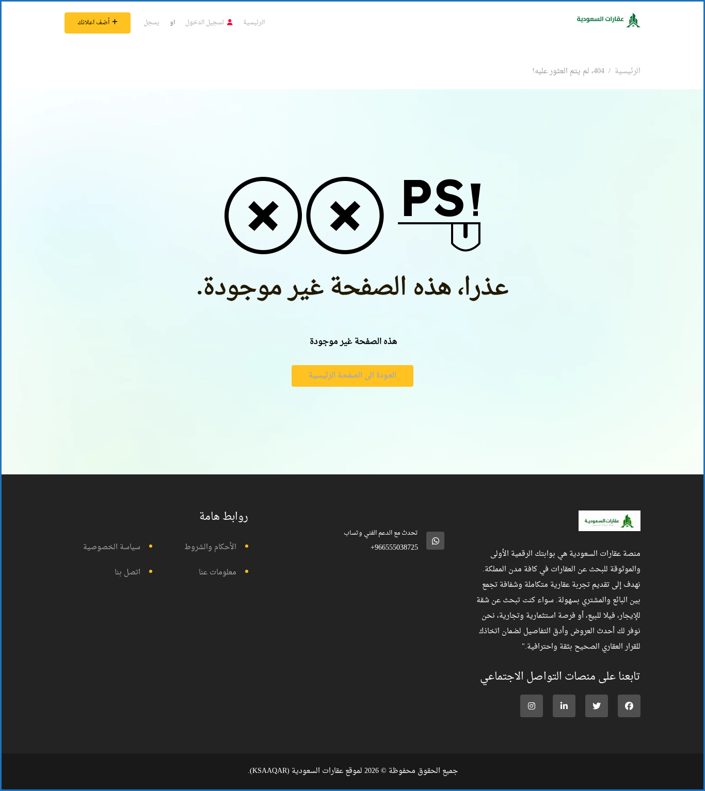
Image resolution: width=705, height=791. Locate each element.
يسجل (151, 22)
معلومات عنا (217, 573)
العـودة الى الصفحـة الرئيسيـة (352, 376)
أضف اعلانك (93, 22)
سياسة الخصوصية (111, 547)
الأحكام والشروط (210, 547)
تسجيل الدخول (205, 22)
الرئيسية (254, 22)
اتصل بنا (127, 573)
